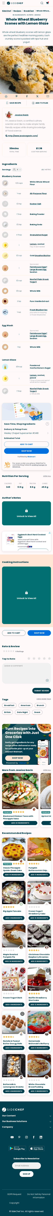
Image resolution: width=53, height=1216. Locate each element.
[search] (42, 3)
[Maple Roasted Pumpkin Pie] (13, 944)
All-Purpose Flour (38, 193)
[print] (5, 96)
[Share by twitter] (37, 96)
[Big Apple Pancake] (13, 901)
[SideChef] (13, 1110)
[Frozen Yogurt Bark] (13, 988)
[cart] (47, 3)
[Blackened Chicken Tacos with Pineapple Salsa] (20, 800)
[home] (15, 3)
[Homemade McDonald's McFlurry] (39, 1031)
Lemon (33, 244)
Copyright (14, 1202)
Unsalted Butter (43, 255)
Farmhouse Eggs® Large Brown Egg (38, 268)
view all (47, 770)
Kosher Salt (35, 204)
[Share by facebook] (27, 96)
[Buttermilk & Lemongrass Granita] (13, 1074)
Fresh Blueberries (38, 310)
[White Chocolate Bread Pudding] (39, 1074)
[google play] (17, 1148)
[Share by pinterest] (16, 96)
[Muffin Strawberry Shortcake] (39, 988)
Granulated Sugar (39, 235)
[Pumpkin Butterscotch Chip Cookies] (39, 858)
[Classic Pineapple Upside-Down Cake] (13, 858)
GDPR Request (14, 1194)
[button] (3, 3)
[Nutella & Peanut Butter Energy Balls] (13, 1031)
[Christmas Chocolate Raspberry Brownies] (39, 944)
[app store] (37, 1148)
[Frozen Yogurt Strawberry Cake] (39, 901)
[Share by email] (48, 96)
